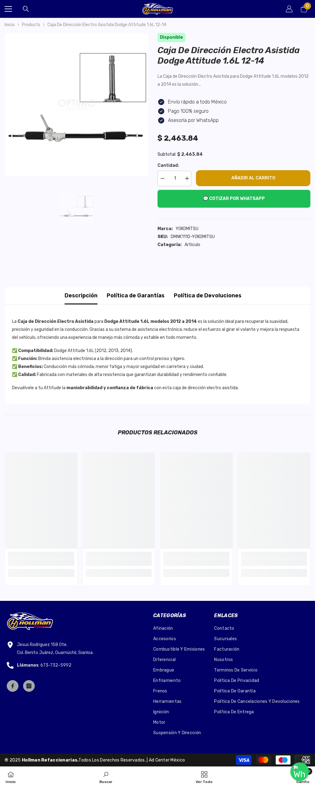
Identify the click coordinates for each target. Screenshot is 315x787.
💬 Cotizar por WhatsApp (234, 198)
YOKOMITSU (187, 228)
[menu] (8, 9)
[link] (41, 562)
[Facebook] (12, 686)
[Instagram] (29, 686)
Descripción (81, 295)
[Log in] (289, 9)
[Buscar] (26, 9)
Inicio (10, 24)
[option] (76, 104)
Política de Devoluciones (207, 295)
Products (31, 24)
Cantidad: (168, 165)
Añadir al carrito (253, 178)
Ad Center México (167, 760)
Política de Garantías (136, 295)
